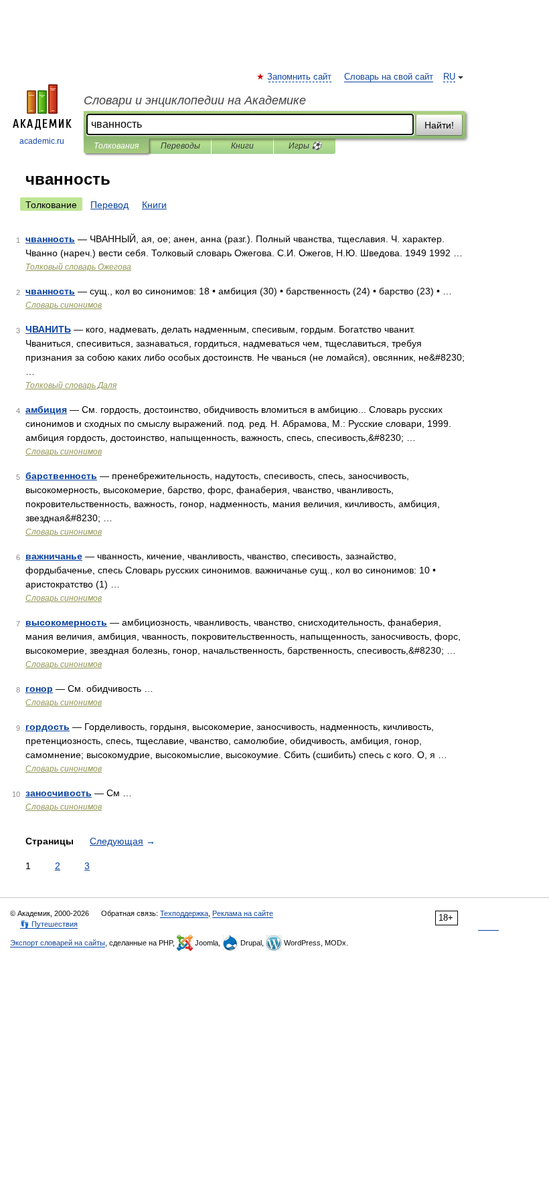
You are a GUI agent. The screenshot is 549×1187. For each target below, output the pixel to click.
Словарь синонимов (63, 305)
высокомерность (66, 622)
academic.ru (41, 141)
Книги (242, 146)
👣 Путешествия (49, 924)
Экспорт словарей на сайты (57, 943)
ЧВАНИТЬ (48, 329)
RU (449, 77)
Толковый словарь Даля (70, 385)
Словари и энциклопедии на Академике (195, 100)
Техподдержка (184, 913)
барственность (61, 475)
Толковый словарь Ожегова (78, 267)
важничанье (53, 556)
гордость (47, 726)
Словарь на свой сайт (388, 77)
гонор (39, 688)
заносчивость (58, 793)
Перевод (109, 204)
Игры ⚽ (305, 146)
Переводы (180, 146)
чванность (50, 239)
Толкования (116, 146)
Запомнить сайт (299, 77)
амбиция (46, 409)
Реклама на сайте (242, 913)
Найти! (439, 125)
